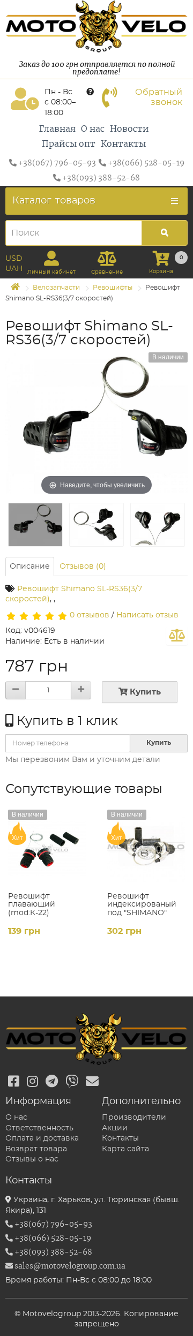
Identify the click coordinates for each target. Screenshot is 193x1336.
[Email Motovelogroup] (92, 1082)
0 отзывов (89, 615)
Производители (134, 1117)
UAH (14, 269)
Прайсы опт (68, 144)
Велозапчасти (56, 287)
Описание (30, 566)
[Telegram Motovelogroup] (52, 1082)
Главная (57, 129)
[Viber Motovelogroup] (71, 1082)
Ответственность (39, 1128)
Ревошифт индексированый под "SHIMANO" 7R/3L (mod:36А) (141, 909)
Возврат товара (36, 1149)
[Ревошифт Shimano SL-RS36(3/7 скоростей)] (35, 524)
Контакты (123, 144)
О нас (93, 129)
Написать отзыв (147, 615)
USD (14, 258)
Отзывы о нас (31, 1159)
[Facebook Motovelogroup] (13, 1082)
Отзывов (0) (83, 566)
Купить (144, 692)
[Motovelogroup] (96, 26)
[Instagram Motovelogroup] (32, 1082)
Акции (115, 1128)
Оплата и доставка (42, 1138)
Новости (129, 129)
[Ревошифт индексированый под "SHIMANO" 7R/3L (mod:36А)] (146, 848)
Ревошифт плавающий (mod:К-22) (31, 905)
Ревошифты (112, 287)
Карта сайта (125, 1149)
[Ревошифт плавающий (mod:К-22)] (47, 848)
